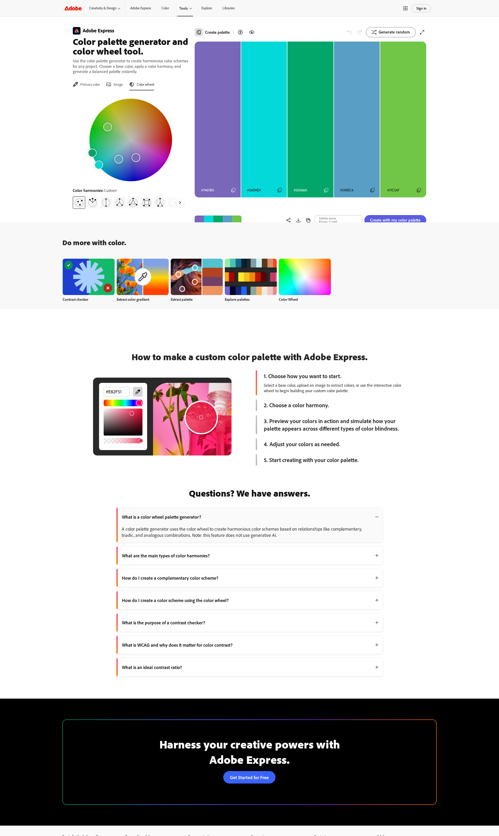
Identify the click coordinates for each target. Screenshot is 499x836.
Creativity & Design (102, 8)
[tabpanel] (130, 152)
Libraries (228, 8)
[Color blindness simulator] (252, 32)
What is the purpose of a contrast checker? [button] (163, 622)
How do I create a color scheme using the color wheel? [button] (175, 600)
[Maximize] (422, 32)
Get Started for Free (249, 777)
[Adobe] (73, 8)
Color (165, 8)
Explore (206, 8)
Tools (183, 8)
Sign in (421, 8)
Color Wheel (288, 299)
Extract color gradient (133, 299)
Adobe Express (140, 8)
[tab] (86, 84)
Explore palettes (237, 299)
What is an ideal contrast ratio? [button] (152, 667)
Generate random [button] (394, 32)
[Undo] (349, 32)
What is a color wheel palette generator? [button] (161, 517)
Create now (88, 277)
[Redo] (360, 32)
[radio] (79, 202)
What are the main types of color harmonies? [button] (166, 555)
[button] (405, 8)
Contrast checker (75, 299)
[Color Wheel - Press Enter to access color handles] (130, 140)
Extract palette (182, 299)
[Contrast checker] (240, 32)
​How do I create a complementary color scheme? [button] (170, 578)
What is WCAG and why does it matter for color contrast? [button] (177, 645)
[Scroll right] (180, 202)
